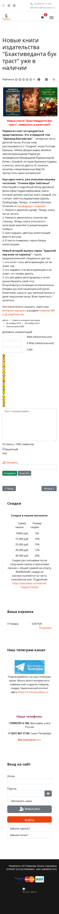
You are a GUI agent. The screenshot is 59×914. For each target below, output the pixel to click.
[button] (42, 18)
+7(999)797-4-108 (42, 3)
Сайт (30, 349)
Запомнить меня (21, 801)
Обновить (12, 462)
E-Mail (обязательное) (40, 343)
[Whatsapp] (3, 5)
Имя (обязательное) (39, 337)
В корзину (45, 628)
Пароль (12, 788)
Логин (11, 776)
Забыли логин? (19, 835)
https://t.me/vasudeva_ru (33, 692)
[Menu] (51, 17)
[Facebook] (39, 79)
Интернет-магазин (13, 310)
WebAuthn (32, 809)
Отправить (10, 473)
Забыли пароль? (20, 828)
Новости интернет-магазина (26, 320)
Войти (29, 820)
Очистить (24, 473)
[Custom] (14, 5)
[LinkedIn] (46, 79)
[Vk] (9, 5)
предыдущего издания (31, 206)
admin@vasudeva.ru (44, 7)
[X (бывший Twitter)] (54, 79)
